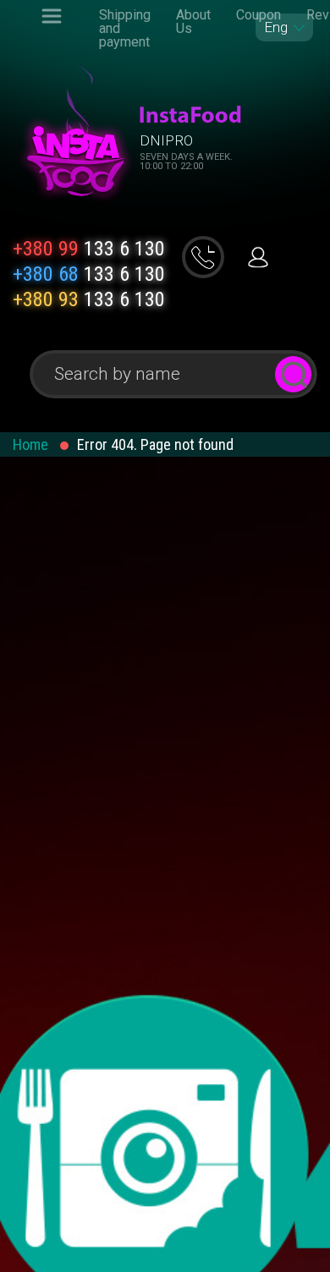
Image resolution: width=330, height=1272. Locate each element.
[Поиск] (293, 374)
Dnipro (166, 140)
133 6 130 (89, 248)
